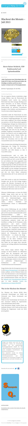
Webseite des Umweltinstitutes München (15, 279)
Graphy (17, 422)
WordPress (9, 422)
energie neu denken (16, 420)
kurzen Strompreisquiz (11, 270)
